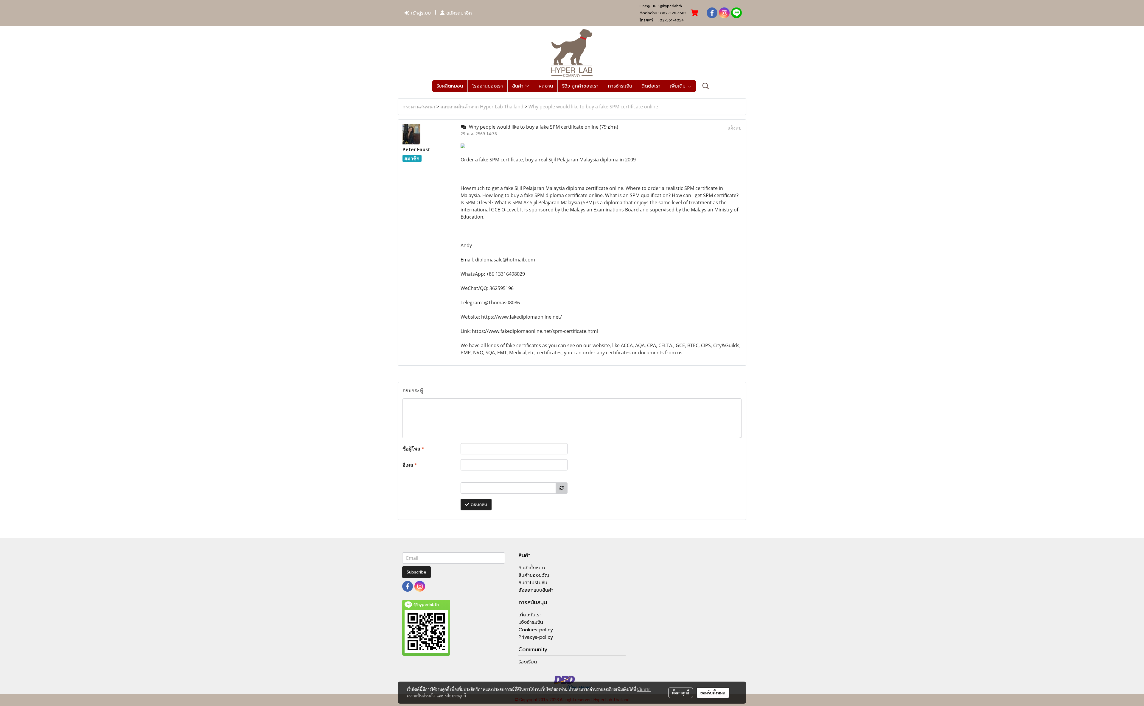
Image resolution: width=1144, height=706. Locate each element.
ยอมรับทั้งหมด (712, 692)
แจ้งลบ (735, 127)
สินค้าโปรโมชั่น (532, 582)
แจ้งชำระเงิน (530, 622)
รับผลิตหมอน (449, 86)
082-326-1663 (673, 13)
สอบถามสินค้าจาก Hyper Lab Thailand (481, 106)
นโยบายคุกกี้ (455, 695)
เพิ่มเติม (678, 86)
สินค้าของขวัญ (533, 575)
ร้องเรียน (527, 662)
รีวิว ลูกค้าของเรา (580, 86)
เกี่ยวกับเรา (530, 614)
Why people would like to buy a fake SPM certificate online (593, 106)
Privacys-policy (535, 637)
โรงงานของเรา (487, 86)
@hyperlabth (671, 6)
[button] (705, 86)
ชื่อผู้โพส (413, 448)
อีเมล (409, 465)
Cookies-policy (535, 629)
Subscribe (416, 572)
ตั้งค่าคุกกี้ (680, 692)
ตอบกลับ (478, 504)
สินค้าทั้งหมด (531, 567)
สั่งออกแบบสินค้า (536, 590)
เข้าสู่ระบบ (420, 13)
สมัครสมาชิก (458, 13)
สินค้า (518, 86)
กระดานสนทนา (418, 106)
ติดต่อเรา (650, 86)
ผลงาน (546, 86)
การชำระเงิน (620, 86)
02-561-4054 (672, 20)
